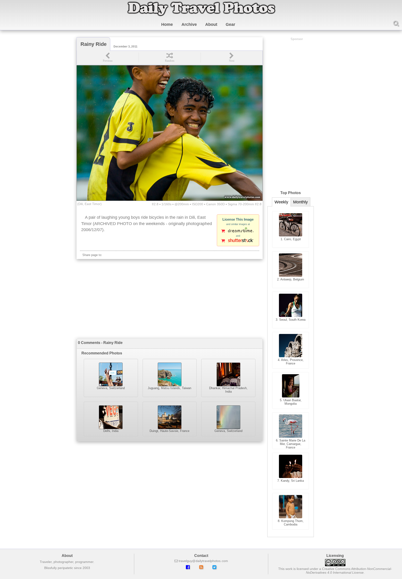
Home (167, 24)
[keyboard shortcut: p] (108, 58)
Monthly (300, 202)
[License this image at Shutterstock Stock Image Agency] (238, 241)
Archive (189, 24)
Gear (230, 24)
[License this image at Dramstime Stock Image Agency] (238, 231)
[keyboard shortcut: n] (231, 58)
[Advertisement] (170, 298)
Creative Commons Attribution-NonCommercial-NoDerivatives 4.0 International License (349, 570)
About (211, 24)
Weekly (281, 202)
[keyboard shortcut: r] (170, 58)
